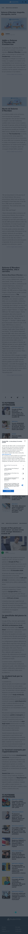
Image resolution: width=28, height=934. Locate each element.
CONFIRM (8, 490)
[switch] (23, 469)
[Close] (25, 441)
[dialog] (14, 467)
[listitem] (14, 466)
